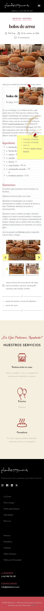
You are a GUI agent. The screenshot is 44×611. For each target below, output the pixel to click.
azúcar (11, 154)
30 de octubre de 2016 (30, 33)
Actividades (8, 515)
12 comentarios (23, 38)
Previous (5, 257)
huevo (39, 149)
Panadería (8, 542)
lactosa (26, 151)
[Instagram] (2, 485)
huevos (11, 162)
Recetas (17, 19)
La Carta (7, 497)
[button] (39, 6)
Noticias (7, 536)
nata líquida (14, 165)
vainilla (12, 158)
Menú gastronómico (11, 509)
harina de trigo (15, 147)
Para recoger (9, 503)
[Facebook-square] (7, 485)
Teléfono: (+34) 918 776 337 (22, 11)
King (13, 33)
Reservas (7, 521)
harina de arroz (15, 151)
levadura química (16, 175)
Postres (27, 19)
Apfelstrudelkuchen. (16, 124)
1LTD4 (33, 605)
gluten (33, 149)
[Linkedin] (12, 485)
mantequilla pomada (17, 169)
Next (38, 257)
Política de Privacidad (12, 560)
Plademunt (28, 127)
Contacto (7, 548)
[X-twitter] (16, 485)
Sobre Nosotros (10, 554)
